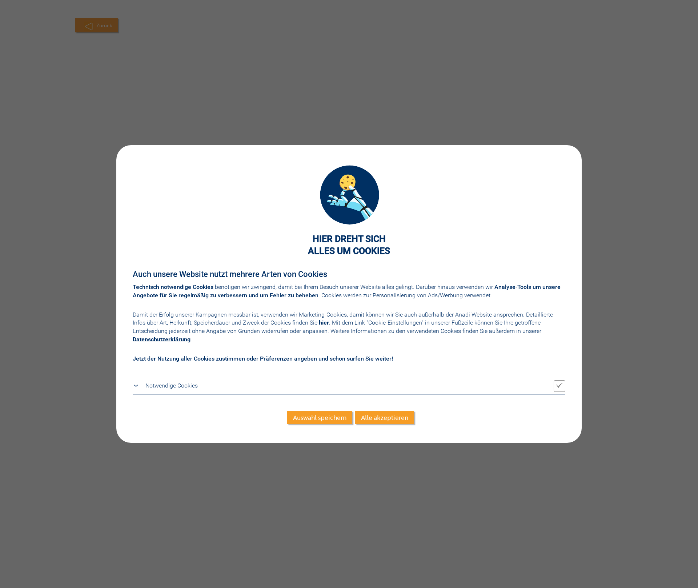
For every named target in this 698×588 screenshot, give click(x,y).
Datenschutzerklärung (161, 339)
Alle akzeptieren (384, 417)
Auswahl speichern (319, 417)
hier (324, 322)
